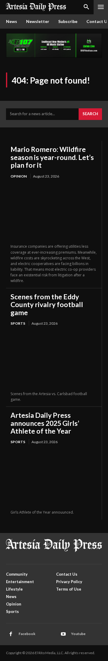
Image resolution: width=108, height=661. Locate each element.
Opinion (18, 176)
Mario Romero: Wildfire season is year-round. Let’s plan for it (52, 157)
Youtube (78, 633)
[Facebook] (11, 634)
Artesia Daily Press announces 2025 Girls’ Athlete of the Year (44, 423)
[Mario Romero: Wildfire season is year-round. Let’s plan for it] (53, 212)
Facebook (27, 633)
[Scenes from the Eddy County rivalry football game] (53, 359)
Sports (17, 323)
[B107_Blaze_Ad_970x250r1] (54, 55)
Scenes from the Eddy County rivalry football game (46, 304)
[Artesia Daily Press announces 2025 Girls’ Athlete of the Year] (53, 477)
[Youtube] (63, 634)
